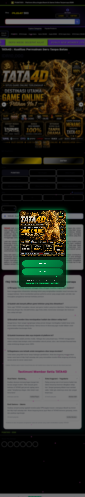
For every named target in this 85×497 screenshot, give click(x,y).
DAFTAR (42, 271)
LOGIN (42, 263)
